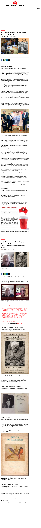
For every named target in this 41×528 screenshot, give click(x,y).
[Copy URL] (9, 60)
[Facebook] (32, 3)
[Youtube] (37, 3)
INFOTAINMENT (3, 30)
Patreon (13, 232)
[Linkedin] (35, 3)
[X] (36, 3)
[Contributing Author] (1, 36)
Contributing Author (5, 36)
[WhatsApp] (5, 60)
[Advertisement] (20, 21)
